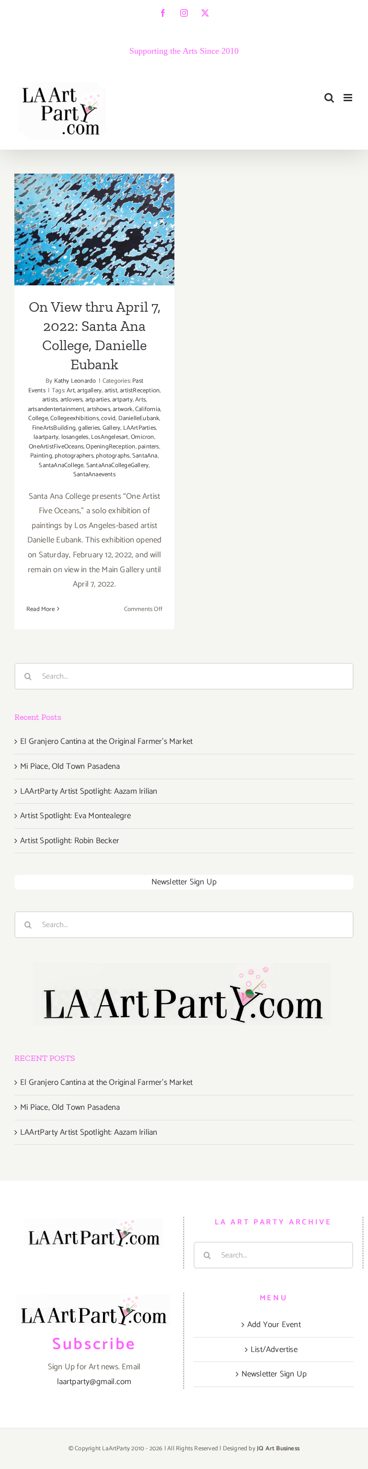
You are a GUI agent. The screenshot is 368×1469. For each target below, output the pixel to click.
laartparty (46, 437)
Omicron (142, 437)
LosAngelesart (109, 437)
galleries (89, 428)
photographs (112, 456)
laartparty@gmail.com (94, 1381)
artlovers (71, 400)
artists (50, 400)
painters (148, 447)
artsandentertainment (56, 409)
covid (108, 418)
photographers (74, 456)
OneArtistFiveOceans (56, 447)
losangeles (75, 437)
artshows (98, 409)
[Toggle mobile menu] (349, 98)
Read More (40, 609)
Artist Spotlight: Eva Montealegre (75, 816)
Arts (140, 400)
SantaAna (145, 456)
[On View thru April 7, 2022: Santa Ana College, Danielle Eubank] (94, 229)
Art (71, 391)
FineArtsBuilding (54, 428)
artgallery (89, 391)
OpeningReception (110, 447)
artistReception (140, 391)
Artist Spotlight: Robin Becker (69, 840)
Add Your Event (274, 1324)
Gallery (111, 428)
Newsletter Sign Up (184, 882)
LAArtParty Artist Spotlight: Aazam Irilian (88, 791)
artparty (122, 400)
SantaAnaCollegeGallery (117, 465)
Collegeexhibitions (74, 418)
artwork (122, 409)
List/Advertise (274, 1349)
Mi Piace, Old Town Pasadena (70, 766)
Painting (41, 456)
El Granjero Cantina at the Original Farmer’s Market (106, 741)
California (147, 409)
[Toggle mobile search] (329, 98)
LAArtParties (139, 428)
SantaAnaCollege (61, 465)
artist (110, 391)
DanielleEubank (139, 418)
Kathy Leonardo (75, 381)
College (37, 418)
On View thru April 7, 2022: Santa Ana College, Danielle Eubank (94, 190)
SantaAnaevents (94, 475)
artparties (97, 400)
